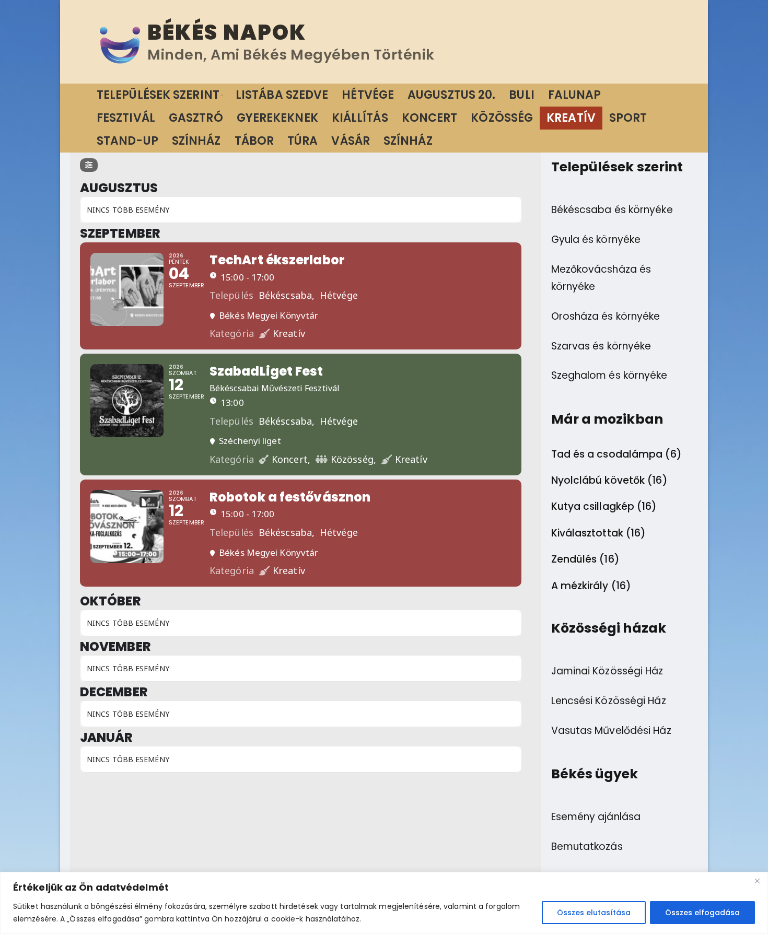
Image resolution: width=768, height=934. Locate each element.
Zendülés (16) (585, 559)
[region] (384, 903)
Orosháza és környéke (605, 316)
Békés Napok (226, 32)
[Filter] (89, 165)
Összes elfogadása (702, 912)
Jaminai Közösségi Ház (607, 671)
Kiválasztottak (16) (598, 533)
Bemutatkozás (587, 846)
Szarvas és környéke (601, 346)
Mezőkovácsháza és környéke (601, 278)
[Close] (757, 880)
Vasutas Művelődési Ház (611, 730)
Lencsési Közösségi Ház (608, 701)
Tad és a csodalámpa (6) (616, 454)
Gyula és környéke (596, 239)
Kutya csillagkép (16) (604, 506)
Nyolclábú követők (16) (609, 480)
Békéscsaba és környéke (612, 210)
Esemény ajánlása (596, 817)
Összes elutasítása (594, 912)
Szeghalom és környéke (609, 375)
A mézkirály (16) (591, 586)
